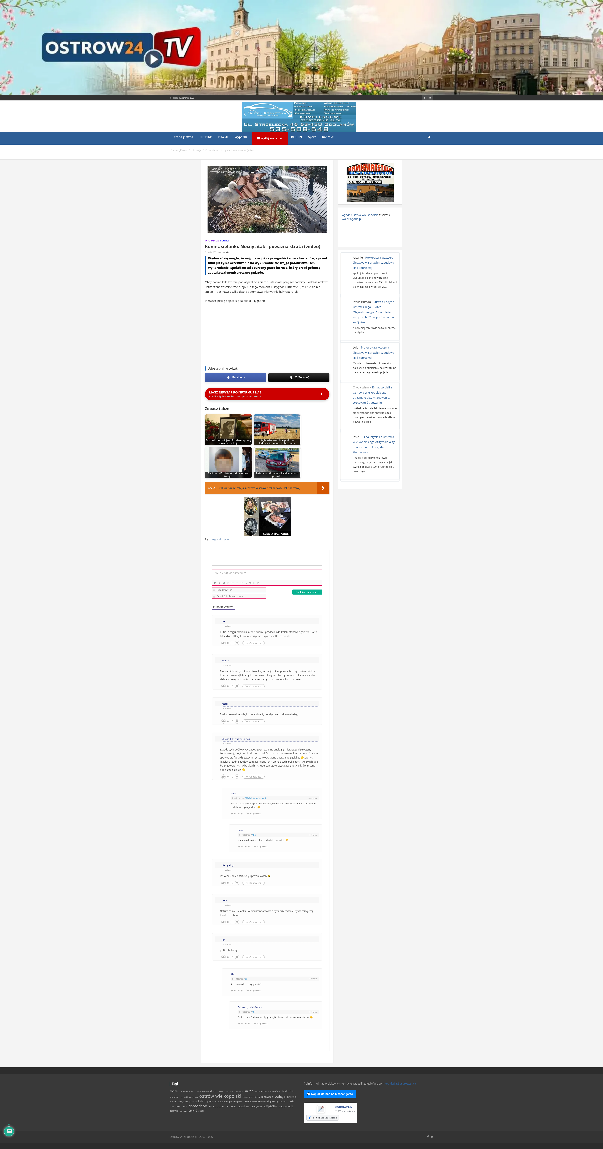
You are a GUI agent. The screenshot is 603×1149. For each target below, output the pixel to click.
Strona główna (183, 137)
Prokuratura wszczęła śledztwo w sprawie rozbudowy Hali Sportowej (373, 263)
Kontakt (328, 137)
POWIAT (223, 137)
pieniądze (267, 1097)
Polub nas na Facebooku (325, 1117)
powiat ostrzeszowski (256, 1101)
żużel (201, 1110)
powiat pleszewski (278, 1101)
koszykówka (275, 1091)
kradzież (286, 1091)
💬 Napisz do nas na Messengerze (330, 1094)
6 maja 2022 (211, 252)
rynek (185, 1107)
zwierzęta (183, 1111)
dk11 (193, 1091)
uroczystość (256, 1106)
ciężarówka (185, 1091)
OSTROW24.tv (343, 1107)
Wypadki (241, 137)
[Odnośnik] (250, 583)
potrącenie (183, 1101)
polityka (291, 1097)
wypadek (270, 1106)
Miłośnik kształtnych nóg (256, 798)
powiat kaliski (197, 1101)
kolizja (248, 1091)
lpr (293, 1091)
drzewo (205, 1091)
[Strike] (228, 583)
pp (246, 978)
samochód (198, 1105)
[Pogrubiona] (215, 583)
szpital (241, 1106)
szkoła (233, 1106)
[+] (259, 583)
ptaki (227, 539)
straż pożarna (218, 1106)
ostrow (221, 252)
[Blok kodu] (246, 583)
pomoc (173, 1101)
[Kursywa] (219, 583)
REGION (296, 137)
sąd (247, 1106)
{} (254, 583)
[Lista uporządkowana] (233, 583)
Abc (253, 1011)
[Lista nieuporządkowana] (237, 583)
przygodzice (217, 539)
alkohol (174, 1091)
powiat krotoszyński (217, 1101)
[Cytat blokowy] (241, 583)
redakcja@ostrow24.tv (400, 1083)
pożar (292, 1101)
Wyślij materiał (271, 138)
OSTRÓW (205, 137)
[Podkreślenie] (224, 583)
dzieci (213, 1091)
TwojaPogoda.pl (351, 219)
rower (178, 1106)
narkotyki (184, 1097)
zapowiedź (286, 1106)
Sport (312, 137)
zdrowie (174, 1110)
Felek (254, 834)
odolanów (193, 1097)
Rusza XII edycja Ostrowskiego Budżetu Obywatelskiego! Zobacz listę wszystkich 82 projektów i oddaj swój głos (374, 312)
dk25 (199, 1091)
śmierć (193, 1110)
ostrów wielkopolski (220, 1096)
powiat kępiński (235, 1101)
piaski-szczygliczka (251, 1097)
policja (280, 1096)
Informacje (212, 240)
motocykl (174, 1097)
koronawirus (262, 1091)
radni (172, 1106)
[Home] (179, 150)
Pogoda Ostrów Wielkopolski (359, 215)
